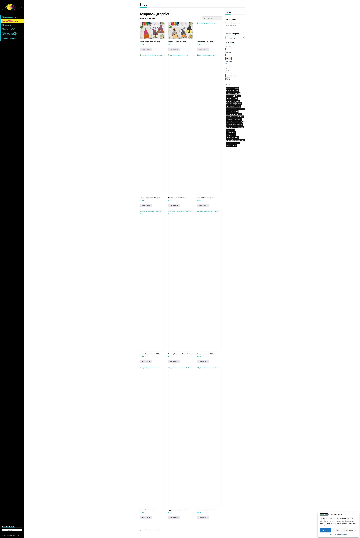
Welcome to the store (10, 17)
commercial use (230, 104)
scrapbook (229, 140)
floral (227, 117)
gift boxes (238, 119)
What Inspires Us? (8, 29)
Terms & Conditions (342, 534)
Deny (337, 530)
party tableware (230, 132)
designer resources (231, 109)
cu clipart (238, 104)
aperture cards (230, 90)
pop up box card (231, 135)
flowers (232, 117)
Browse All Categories (10, 21)
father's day (234, 111)
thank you (228, 145)
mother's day (239, 122)
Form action (228, 61)
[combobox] (12, 530)
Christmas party (230, 101)
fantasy (228, 111)
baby (237, 90)
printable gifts (230, 137)
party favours (230, 127)
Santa (236, 137)
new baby (229, 124)
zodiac (234, 145)
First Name (228, 46)
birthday (237, 93)
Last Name (228, 52)
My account (6, 25)
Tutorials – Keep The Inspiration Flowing (9, 34)
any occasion (235, 88)
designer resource (235, 106)
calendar (237, 96)
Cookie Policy (332, 534)
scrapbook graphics (238, 140)
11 (155, 530)
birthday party (230, 96)
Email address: (229, 73)
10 (152, 530)
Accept (325, 530)
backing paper (230, 93)
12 (158, 530)
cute (227, 106)
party (234, 124)
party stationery (230, 130)
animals (228, 88)
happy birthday (230, 122)
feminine (239, 114)
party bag (239, 124)
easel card (241, 109)
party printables (239, 127)
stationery (237, 143)
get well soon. (230, 119)
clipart (237, 101)
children (228, 98)
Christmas (234, 98)
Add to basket (146, 49)
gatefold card (239, 117)
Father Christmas (230, 114)
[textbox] (12, 531)
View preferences (350, 530)
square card (229, 143)
